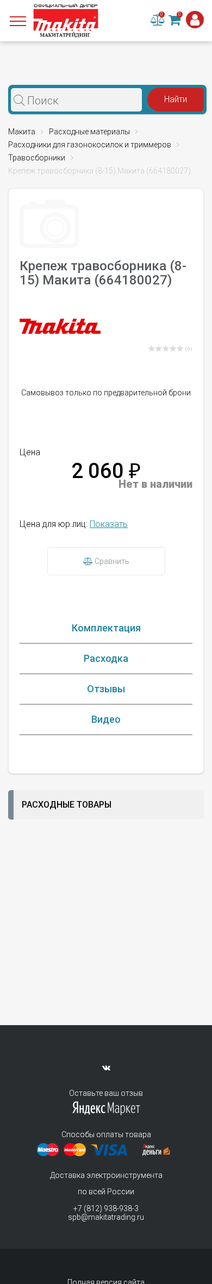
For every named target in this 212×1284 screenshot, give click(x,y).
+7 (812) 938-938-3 (106, 1208)
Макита (21, 131)
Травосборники (36, 157)
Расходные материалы (89, 131)
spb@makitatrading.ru (106, 1217)
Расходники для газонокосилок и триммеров (89, 144)
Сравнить (111, 561)
